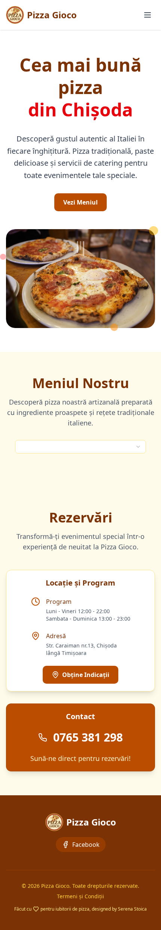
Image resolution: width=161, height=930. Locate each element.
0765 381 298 (88, 737)
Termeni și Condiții (80, 896)
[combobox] (80, 446)
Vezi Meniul (80, 202)
